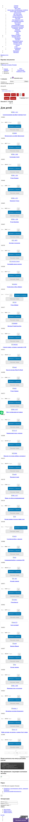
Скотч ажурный (14, 625)
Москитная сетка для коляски (14, 688)
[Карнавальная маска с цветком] (14, 430)
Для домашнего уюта (17, 19)
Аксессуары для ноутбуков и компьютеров (17, 12)
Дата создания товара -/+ (7, 90)
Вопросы (17, 49)
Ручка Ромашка (14, 178)
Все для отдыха (18, 14)
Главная (16, 5)
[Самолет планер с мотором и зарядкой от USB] (14, 344)
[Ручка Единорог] (14, 388)
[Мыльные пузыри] (14, 474)
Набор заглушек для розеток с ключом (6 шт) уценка (14, 732)
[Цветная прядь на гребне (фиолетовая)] (14, 133)
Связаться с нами (20, 71)
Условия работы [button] (16, 36)
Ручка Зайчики (14, 305)
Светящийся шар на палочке (14, 264)
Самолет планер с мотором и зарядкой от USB (14, 347)
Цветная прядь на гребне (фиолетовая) (14, 135)
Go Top (2, 815)
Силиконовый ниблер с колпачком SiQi (14, 560)
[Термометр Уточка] (14, 198)
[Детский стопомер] (14, 578)
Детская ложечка (14, 667)
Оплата (18, 45)
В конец (13, 98)
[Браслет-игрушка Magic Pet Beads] (14, 367)
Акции (17, 34)
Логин (2, 801)
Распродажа (17, 31)
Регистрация (20, 70)
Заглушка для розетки (14, 243)
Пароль (3, 803)
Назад (13, 94)
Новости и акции (16, 35)
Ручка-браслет (14, 602)
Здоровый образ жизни (18, 25)
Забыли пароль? (8, 812)
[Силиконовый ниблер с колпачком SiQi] (14, 557)
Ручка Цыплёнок (14, 222)
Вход (20, 68)
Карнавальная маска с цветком (14, 433)
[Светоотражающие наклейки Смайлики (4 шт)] (14, 112)
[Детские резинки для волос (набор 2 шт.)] (14, 516)
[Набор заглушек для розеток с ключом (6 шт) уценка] (14, 729)
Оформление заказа (17, 41)
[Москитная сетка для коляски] (14, 685)
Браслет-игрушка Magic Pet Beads (14, 370)
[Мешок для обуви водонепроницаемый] (14, 495)
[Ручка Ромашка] (14, 175)
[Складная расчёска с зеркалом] (14, 536)
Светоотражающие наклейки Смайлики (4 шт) (14, 114)
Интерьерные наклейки (17, 27)
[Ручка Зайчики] (14, 302)
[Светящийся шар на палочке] (14, 261)
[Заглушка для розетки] (14, 240)
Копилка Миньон (14, 646)
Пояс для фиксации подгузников (14, 412)
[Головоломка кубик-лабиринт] (14, 284)
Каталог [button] (16, 7)
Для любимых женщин (18, 21)
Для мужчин (17, 22)
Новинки (17, 29)
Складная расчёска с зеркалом (14, 539)
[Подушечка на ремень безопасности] (14, 708)
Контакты (16, 52)
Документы (18, 38)
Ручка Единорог (14, 391)
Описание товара (14, 129)
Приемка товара (17, 42)
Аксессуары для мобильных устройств (17, 10)
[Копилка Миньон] (15, 643)
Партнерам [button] (16, 51)
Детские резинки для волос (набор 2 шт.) (14, 519)
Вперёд (7, 98)
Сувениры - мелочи (17, 28)
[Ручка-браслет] (14, 599)
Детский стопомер (14, 581)
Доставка (17, 39)
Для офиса (17, 24)
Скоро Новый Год (17, 15)
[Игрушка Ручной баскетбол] (14, 323)
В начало (7, 94)
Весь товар (17, 8)
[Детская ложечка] (14, 664)
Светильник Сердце (14, 157)
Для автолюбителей (17, 17)
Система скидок (17, 43)
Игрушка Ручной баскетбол (14, 326)
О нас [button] (16, 46)
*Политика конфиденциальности (12, 791)
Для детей (17, 18)
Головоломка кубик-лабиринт (14, 286)
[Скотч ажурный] (14, 622)
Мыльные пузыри (14, 477)
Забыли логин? (8, 811)
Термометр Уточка (14, 200)
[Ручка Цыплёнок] (14, 219)
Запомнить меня (5, 805)
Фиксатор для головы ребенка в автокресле (14, 456)
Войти (2, 806)
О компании (17, 48)
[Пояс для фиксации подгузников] (14, 409)
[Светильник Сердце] (14, 154)
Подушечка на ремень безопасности (14, 711)
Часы (17, 32)
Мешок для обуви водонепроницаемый (14, 498)
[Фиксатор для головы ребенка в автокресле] (14, 453)
